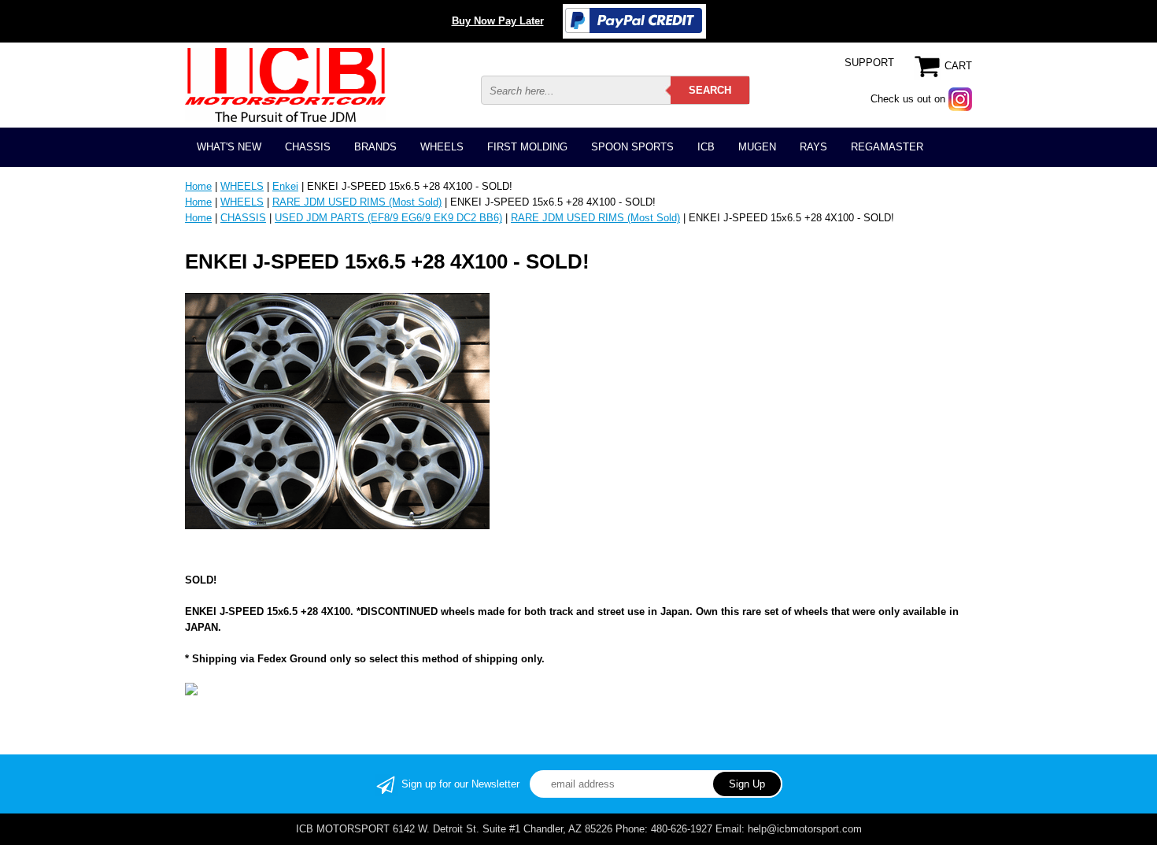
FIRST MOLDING (527, 147)
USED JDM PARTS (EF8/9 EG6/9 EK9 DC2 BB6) (388, 218)
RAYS (813, 147)
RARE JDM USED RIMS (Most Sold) (357, 202)
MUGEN (757, 147)
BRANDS (375, 147)
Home (198, 186)
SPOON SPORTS (632, 147)
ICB (706, 147)
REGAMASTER (887, 147)
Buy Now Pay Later (498, 21)
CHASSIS (308, 147)
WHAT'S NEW (229, 147)
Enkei (285, 186)
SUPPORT (869, 63)
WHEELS (442, 147)
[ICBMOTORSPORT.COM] (285, 85)
